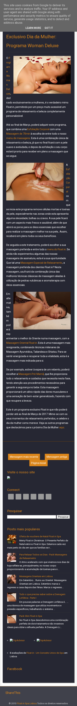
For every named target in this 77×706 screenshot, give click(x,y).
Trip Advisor (33, 497)
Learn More (33, 28)
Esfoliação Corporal (38, 129)
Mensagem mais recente (24, 456)
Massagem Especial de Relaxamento (41, 262)
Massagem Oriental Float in (21, 342)
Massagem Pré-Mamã (31, 374)
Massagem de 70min (18, 133)
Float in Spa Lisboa (27, 703)
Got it (49, 28)
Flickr (48, 497)
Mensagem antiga (57, 456)
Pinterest (41, 497)
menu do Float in (56, 249)
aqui (61, 427)
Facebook (11, 497)
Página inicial (38, 463)
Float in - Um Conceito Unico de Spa (45, 653)
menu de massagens (18, 138)
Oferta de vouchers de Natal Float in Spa (40, 536)
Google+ (26, 497)
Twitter (18, 497)
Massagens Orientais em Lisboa (36, 576)
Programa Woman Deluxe (8, 76)
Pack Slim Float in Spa (30, 616)
